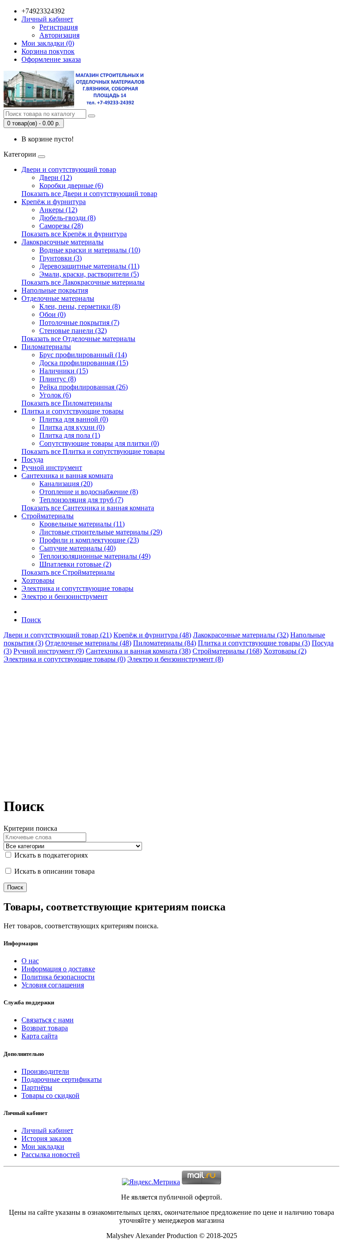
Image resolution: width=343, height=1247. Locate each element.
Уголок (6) (55, 395)
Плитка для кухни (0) (72, 427)
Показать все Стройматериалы (68, 572)
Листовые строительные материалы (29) (100, 532)
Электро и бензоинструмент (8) (175, 659)
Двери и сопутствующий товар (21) (58, 635)
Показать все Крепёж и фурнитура (74, 234)
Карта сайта (39, 1036)
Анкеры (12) (58, 210)
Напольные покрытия (54, 290)
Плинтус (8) (57, 379)
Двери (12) (55, 177)
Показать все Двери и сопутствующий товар (89, 193)
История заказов (46, 1138)
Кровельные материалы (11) (82, 524)
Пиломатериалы (46, 346)
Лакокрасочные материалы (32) (241, 635)
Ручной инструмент (51, 467)
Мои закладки (42, 1146)
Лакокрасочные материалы (62, 242)
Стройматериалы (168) (227, 651)
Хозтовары (37, 580)
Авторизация (59, 35)
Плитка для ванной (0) (73, 419)
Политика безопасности (58, 977)
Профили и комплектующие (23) (89, 540)
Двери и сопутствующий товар (68, 169)
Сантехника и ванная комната (67, 475)
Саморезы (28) (61, 226)
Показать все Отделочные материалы (78, 338)
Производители (45, 1071)
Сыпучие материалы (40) (77, 548)
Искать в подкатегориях (50, 855)
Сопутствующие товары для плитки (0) (99, 443)
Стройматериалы (47, 516)
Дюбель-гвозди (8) (67, 218)
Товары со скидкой (50, 1095)
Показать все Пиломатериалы (66, 403)
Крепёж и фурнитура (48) (152, 635)
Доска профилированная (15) (83, 363)
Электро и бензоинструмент (64, 596)
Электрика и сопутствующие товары (77, 588)
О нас (30, 961)
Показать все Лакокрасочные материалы (83, 282)
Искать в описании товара (54, 871)
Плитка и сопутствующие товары (72, 411)
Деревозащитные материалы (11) (89, 266)
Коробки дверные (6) (71, 185)
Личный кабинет (47, 1130)
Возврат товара (44, 1028)
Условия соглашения (52, 985)
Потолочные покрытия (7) (79, 322)
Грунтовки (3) (60, 258)
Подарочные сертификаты (61, 1079)
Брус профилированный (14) (83, 355)
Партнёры (36, 1087)
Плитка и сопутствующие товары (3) (254, 643)
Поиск (31, 620)
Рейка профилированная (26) (83, 387)
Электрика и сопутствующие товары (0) (64, 659)
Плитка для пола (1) (69, 435)
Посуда (32, 459)
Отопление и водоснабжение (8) (88, 491)
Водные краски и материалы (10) (89, 250)
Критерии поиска (30, 828)
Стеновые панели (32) (73, 330)
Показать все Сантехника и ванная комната (87, 508)
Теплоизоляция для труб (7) (81, 500)
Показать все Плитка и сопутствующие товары (93, 451)
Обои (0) (52, 314)
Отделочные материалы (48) (88, 643)
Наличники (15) (63, 371)
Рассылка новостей (50, 1154)
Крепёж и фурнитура (53, 201)
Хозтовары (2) (285, 651)
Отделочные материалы (57, 298)
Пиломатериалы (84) (164, 643)
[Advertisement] (171, 726)
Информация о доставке (58, 969)
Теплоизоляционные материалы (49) (95, 556)
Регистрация (58, 27)
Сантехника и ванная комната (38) (138, 651)
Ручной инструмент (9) (48, 651)
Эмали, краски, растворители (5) (89, 274)
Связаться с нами (47, 1020)
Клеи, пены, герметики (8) (79, 306)
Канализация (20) (65, 483)
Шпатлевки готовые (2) (75, 564)
